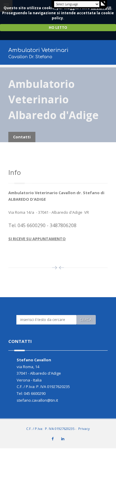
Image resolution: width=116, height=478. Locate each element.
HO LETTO (58, 27)
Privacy (84, 428)
